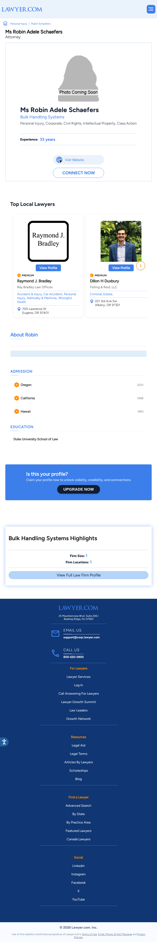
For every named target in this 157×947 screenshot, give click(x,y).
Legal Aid (78, 745)
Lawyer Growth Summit (78, 702)
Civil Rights (72, 123)
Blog (78, 779)
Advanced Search (78, 806)
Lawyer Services (78, 677)
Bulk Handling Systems (42, 116)
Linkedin (78, 866)
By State (78, 814)
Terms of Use (89, 934)
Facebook (78, 883)
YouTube (78, 899)
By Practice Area (78, 822)
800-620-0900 (73, 657)
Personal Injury (32, 123)
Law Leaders (78, 710)
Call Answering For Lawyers (78, 693)
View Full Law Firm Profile (79, 575)
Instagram (78, 874)
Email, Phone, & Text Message (115, 934)
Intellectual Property (99, 123)
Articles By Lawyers (78, 762)
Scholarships (78, 770)
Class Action (127, 123)
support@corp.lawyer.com (81, 637)
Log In (78, 685)
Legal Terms (78, 754)
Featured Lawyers (78, 831)
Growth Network (78, 719)
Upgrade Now (78, 489)
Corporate (54, 123)
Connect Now (78, 172)
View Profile (48, 268)
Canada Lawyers (78, 839)
